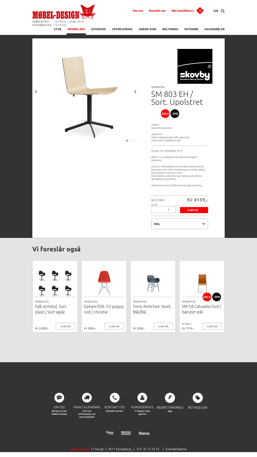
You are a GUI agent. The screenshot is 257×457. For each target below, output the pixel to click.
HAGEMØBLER (214, 29)
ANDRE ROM (147, 29)
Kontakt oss (157, 10)
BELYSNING (170, 29)
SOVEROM (98, 29)
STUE (57, 29)
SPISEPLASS (76, 29)
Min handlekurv (183, 10)
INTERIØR (191, 29)
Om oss (138, 10)
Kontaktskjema (176, 449)
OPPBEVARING (122, 29)
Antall (154, 205)
